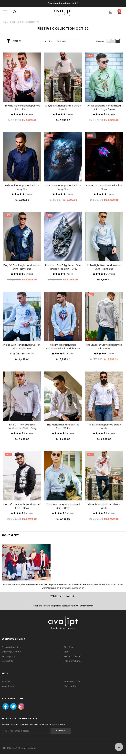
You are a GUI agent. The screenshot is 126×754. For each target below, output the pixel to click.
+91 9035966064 (85, 605)
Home (6, 22)
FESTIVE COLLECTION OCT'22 (25, 22)
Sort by (48, 41)
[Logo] (63, 12)
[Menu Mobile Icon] (5, 12)
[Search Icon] (14, 12)
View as (100, 41)
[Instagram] (21, 706)
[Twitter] (12, 706)
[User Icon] (110, 12)
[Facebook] (5, 706)
